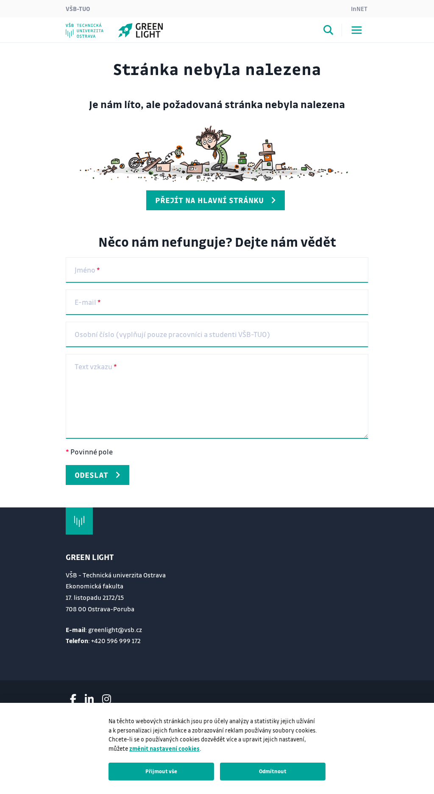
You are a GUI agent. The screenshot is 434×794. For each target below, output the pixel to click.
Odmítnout (273, 771)
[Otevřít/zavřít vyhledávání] (328, 31)
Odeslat (91, 474)
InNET (359, 8)
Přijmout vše (161, 771)
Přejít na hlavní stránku (209, 200)
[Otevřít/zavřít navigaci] (357, 30)
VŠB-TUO (78, 8)
